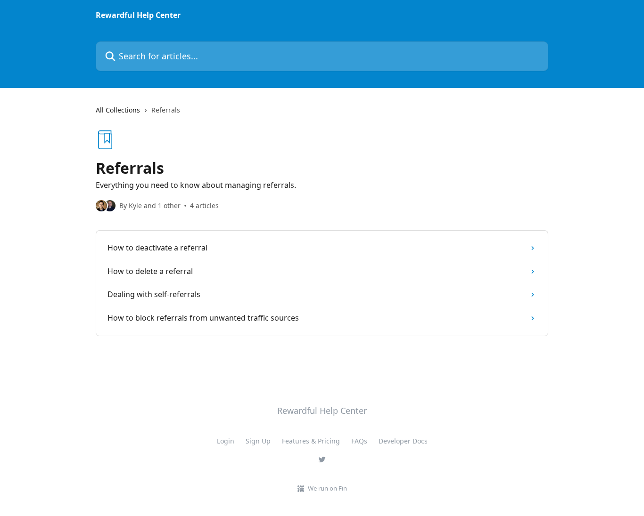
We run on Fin (327, 488)
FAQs (359, 440)
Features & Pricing (311, 440)
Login (225, 440)
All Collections (118, 109)
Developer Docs (403, 440)
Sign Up (258, 440)
